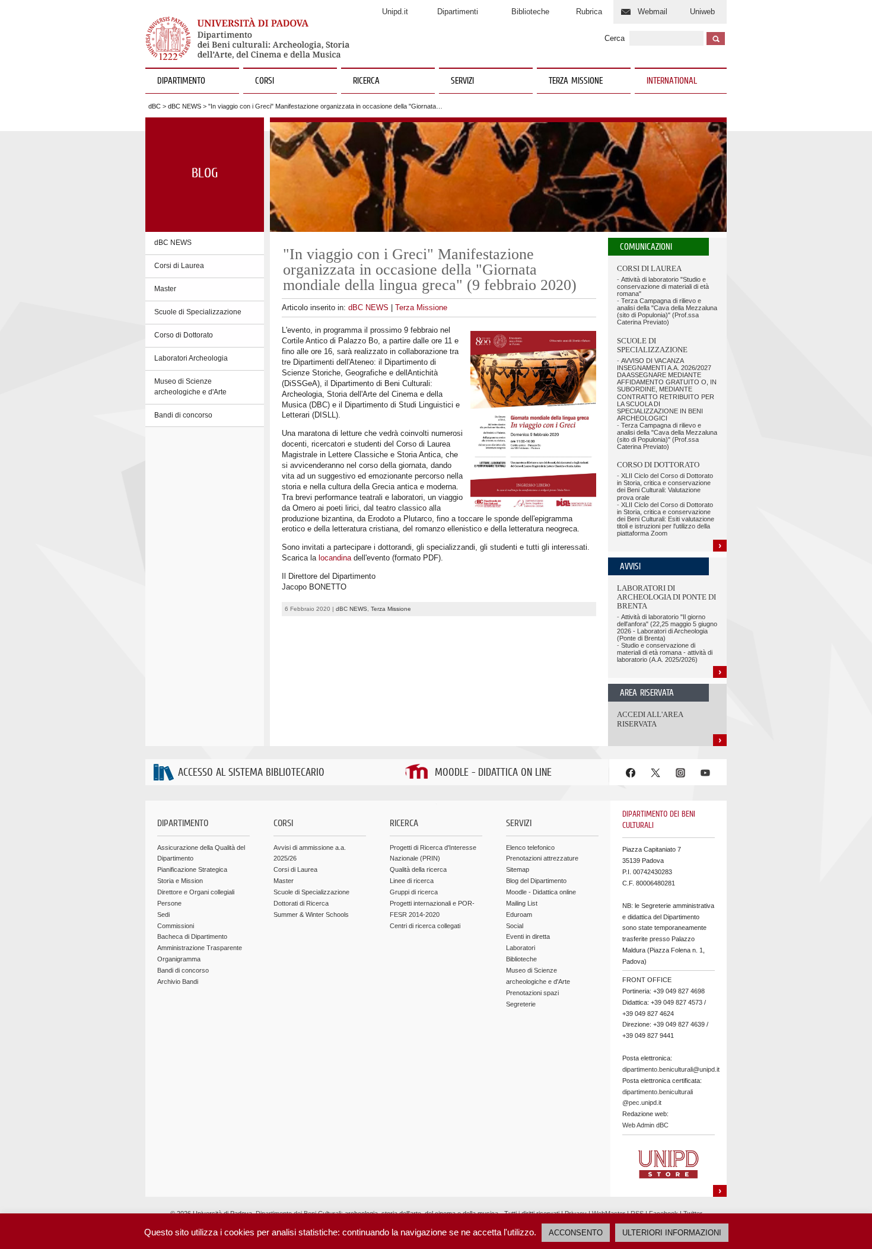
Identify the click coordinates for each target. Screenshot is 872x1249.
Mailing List (521, 903)
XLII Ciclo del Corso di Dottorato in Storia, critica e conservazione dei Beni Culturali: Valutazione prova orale (665, 486)
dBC (154, 106)
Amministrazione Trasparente (199, 947)
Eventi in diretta (528, 936)
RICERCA (366, 81)
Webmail (652, 11)
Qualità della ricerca (418, 869)
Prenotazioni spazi (532, 992)
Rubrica (589, 11)
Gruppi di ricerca (414, 892)
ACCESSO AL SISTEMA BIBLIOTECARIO (251, 773)
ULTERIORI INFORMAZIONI (671, 1232)
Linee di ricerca (412, 880)
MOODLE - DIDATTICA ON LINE (493, 773)
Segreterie (521, 1004)
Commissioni (175, 925)
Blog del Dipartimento (536, 880)
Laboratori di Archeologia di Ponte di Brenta (666, 597)
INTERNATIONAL (672, 81)
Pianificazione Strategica (192, 869)
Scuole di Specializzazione (197, 312)
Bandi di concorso (183, 415)
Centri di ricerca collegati (425, 925)
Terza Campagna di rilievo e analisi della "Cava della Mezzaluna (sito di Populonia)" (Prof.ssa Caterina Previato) (667, 311)
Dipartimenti (457, 11)
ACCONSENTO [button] (576, 1232)
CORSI (264, 81)
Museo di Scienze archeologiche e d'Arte (190, 387)
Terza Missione (421, 307)
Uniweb (702, 11)
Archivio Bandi (177, 981)
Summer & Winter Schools (311, 914)
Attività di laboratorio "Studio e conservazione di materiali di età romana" (663, 286)
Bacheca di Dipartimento (192, 936)
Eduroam (519, 914)
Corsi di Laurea (179, 265)
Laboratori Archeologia (191, 358)
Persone (169, 903)
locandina (335, 557)
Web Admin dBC (645, 1125)
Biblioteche (530, 11)
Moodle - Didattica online (541, 892)
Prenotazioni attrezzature (542, 858)
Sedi (163, 914)
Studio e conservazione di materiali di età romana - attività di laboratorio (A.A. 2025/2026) (664, 652)
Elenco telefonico (530, 847)
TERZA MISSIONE (576, 81)
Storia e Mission (180, 880)
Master (165, 288)
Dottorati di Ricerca (301, 903)
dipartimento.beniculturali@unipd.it (671, 1069)
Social (514, 925)
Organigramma (179, 959)
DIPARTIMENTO (181, 81)
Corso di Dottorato (183, 335)
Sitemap (517, 869)
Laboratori (520, 947)
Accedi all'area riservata (650, 719)
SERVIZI (462, 81)
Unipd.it (395, 11)
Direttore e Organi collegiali (195, 892)
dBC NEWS (184, 106)
